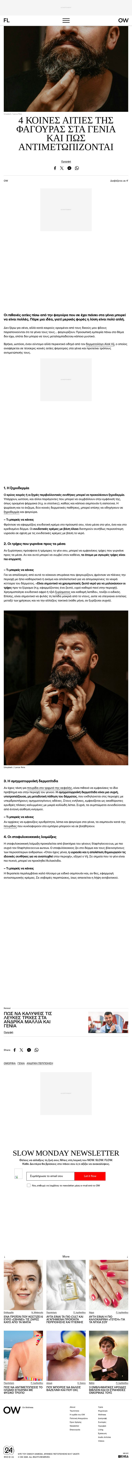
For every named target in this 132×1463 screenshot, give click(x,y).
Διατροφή (102, 1419)
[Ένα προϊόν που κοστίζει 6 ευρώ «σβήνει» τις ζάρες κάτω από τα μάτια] (23, 1285)
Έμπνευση (102, 1434)
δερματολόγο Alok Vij (100, 344)
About (72, 1407)
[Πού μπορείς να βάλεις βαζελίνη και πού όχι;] (66, 1356)
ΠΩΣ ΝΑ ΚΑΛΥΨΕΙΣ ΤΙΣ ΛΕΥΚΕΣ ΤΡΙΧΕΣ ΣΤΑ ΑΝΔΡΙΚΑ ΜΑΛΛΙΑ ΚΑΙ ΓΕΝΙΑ (28, 1020)
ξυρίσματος (62, 592)
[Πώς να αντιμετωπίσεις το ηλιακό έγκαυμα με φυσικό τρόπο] (23, 1356)
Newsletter (74, 1426)
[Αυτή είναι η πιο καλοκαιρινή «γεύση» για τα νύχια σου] (108, 1285)
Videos (101, 1441)
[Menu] (66, 20)
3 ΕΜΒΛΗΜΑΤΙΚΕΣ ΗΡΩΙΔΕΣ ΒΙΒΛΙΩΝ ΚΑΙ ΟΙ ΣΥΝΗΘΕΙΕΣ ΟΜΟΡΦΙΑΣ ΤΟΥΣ (107, 1390)
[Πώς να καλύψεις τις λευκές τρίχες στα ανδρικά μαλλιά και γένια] (108, 1022)
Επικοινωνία (75, 1430)
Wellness (102, 1415)
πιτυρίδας (10, 826)
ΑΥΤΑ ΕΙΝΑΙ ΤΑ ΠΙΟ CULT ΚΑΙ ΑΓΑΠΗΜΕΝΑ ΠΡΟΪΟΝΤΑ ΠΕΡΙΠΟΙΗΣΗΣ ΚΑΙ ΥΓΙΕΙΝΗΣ (64, 1320)
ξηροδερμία (11, 512)
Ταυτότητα (74, 1411)
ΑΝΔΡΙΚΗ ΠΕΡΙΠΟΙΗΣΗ (40, 1063)
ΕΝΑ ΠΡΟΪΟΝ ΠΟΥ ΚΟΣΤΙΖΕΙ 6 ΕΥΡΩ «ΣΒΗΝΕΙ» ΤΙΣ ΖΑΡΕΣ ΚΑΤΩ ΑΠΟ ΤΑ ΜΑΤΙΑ (23, 1320)
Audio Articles (104, 1437)
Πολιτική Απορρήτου (79, 1419)
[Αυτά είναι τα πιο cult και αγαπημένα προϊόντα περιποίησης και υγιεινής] (66, 1285)
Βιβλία (91, 1383)
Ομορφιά (66, 161)
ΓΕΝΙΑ (21, 1063)
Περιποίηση (51, 1313)
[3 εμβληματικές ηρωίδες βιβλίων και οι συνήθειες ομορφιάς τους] (108, 1356)
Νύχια (91, 1313)
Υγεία (100, 1407)
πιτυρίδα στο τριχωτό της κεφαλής (49, 788)
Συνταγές (102, 1422)
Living (100, 1430)
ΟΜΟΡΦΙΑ (10, 1063)
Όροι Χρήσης (75, 1422)
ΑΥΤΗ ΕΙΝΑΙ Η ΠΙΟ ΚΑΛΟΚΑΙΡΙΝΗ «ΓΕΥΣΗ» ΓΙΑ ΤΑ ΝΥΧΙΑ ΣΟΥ (107, 1320)
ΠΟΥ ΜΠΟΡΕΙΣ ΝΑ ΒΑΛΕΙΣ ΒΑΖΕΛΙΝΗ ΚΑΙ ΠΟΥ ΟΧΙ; (63, 1389)
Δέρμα (49, 1383)
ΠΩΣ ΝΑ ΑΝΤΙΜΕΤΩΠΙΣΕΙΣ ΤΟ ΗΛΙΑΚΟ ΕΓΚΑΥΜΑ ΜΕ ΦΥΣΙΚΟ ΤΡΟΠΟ (23, 1390)
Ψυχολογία (102, 1411)
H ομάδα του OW (77, 1415)
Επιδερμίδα (9, 1313)
